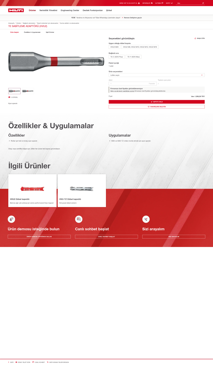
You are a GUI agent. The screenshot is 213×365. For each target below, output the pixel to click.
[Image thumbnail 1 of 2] (14, 91)
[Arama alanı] (203, 3)
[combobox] (190, 3)
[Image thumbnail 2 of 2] (28, 91)
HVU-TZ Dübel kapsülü (70, 199)
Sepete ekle (158, 102)
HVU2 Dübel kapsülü (19, 199)
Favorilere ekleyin (158, 107)
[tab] (14, 32)
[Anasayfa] (16, 10)
